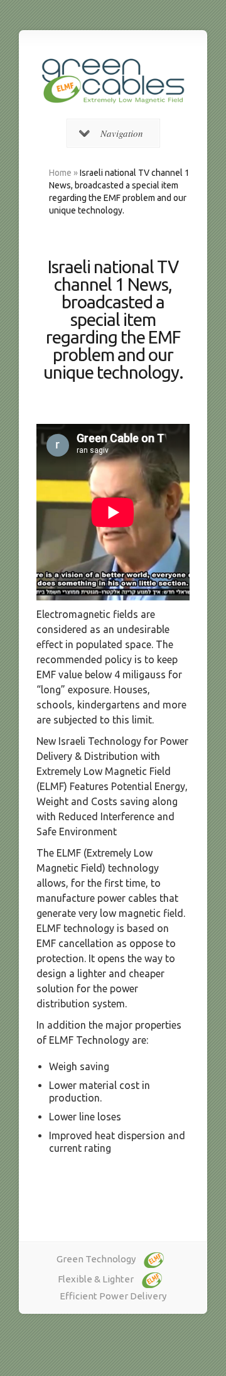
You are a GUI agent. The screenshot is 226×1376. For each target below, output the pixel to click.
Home (60, 173)
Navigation (121, 133)
